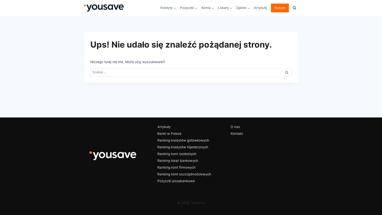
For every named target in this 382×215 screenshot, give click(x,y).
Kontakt (237, 134)
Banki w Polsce (169, 134)
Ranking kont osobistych (176, 154)
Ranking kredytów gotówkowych (183, 140)
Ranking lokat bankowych (177, 161)
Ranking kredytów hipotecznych (182, 147)
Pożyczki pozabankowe (176, 181)
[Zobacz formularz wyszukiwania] (294, 8)
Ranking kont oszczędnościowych (184, 174)
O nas (235, 127)
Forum (280, 8)
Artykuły (260, 8)
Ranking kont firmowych (176, 167)
